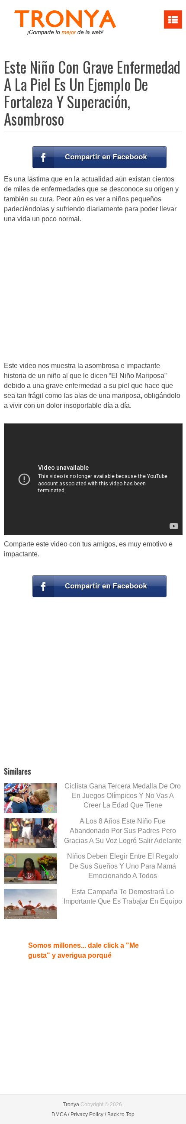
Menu (173, 19)
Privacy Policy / (88, 1114)
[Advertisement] (93, 293)
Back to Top (121, 1114)
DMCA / (60, 1114)
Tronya (71, 1104)
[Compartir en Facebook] (99, 157)
